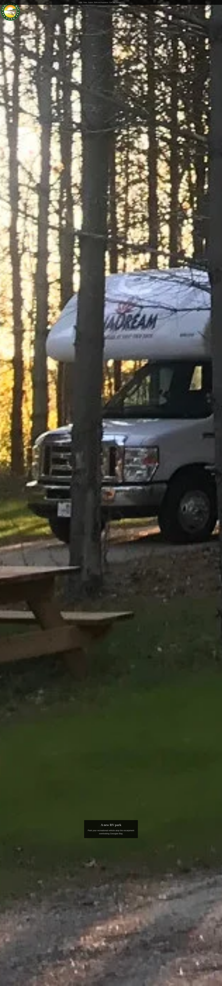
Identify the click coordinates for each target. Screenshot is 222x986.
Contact (118, 2)
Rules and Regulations (101, 2)
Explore (90, 2)
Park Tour (112, 2)
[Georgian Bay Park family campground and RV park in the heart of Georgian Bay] (10, 20)
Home (80, 2)
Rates (85, 2)
